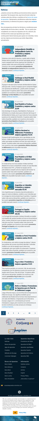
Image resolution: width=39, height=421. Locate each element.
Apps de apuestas (10, 347)
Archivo (23, 370)
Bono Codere (8, 364)
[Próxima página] (35, 313)
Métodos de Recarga (10, 353)
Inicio (4, 420)
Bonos (27, 420)
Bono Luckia (8, 376)
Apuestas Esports (26, 350)
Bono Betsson (9, 367)
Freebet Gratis (19, 420)
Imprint (23, 373)
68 (29, 313)
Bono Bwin (8, 370)
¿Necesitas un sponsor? (27, 378)
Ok (15, 412)
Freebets (7, 350)
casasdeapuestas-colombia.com (13, 385)
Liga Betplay (12, 420)
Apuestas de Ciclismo (27, 353)
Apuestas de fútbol (26, 344)
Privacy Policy (24, 376)
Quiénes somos (25, 364)
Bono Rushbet (9, 373)
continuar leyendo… (19, 70)
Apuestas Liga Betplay (27, 347)
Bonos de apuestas (10, 344)
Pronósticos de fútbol (27, 341)
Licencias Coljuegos (10, 356)
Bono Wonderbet (9, 378)
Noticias (7, 341)
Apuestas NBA (25, 356)
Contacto (23, 367)
